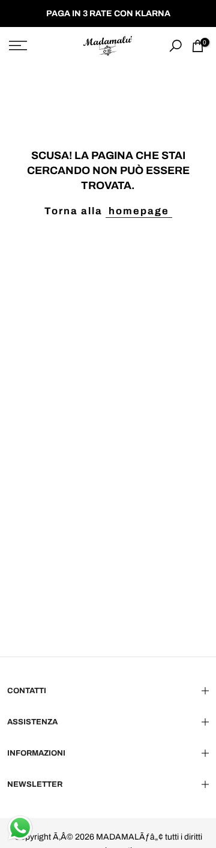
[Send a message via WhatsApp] (20, 828)
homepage (139, 211)
